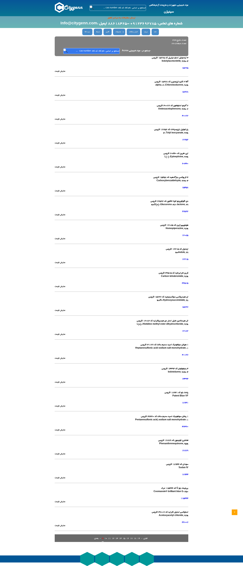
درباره (146, 32)
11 (109, 538)
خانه (155, 32)
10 (105, 538)
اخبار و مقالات (133, 32)
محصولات (118, 32)
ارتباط (98, 32)
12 (113, 538)
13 (116, 538)
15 (124, 538)
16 (127, 538)
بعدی (96, 538)
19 (138, 538)
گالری (107, 32)
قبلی (145, 538)
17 (131, 538)
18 (135, 538)
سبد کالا (87, 32)
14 (120, 538)
